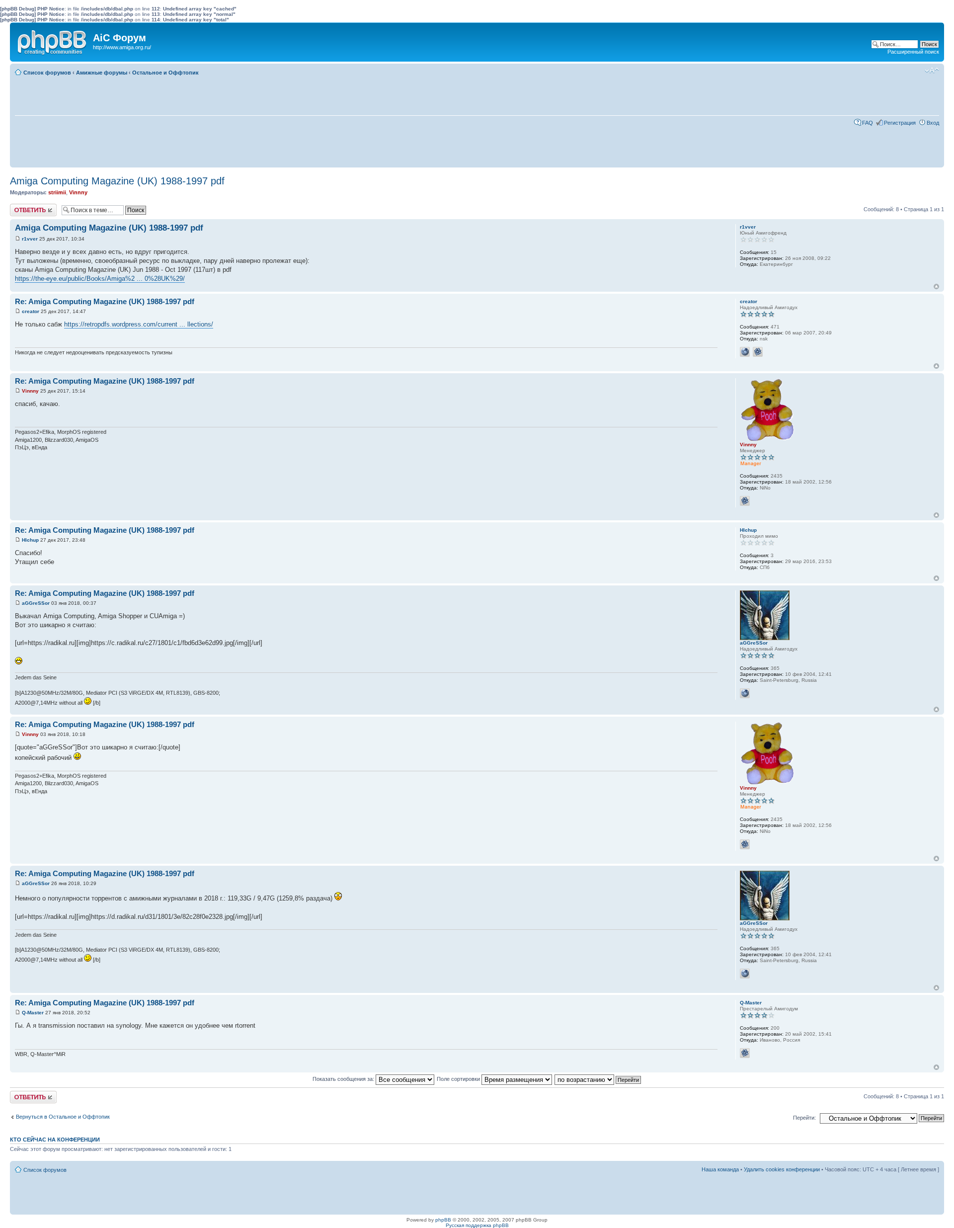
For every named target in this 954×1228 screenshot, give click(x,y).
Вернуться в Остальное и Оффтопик (63, 1117)
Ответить (22, 207)
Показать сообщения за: (344, 1079)
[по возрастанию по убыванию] (598, 1079)
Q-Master (33, 1012)
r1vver (30, 239)
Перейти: (804, 1118)
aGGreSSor (36, 603)
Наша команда (720, 1169)
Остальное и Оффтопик (165, 73)
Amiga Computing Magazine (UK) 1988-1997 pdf (117, 180)
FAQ (867, 123)
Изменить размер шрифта (932, 70)
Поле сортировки (459, 1079)
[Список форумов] (52, 40)
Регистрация (900, 123)
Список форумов (47, 73)
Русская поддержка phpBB (477, 1225)
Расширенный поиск (913, 52)
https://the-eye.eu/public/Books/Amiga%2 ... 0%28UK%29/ (100, 278)
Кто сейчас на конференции (55, 1140)
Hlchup (30, 540)
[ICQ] (758, 352)
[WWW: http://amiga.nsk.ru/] (745, 352)
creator (30, 311)
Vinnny (78, 192)
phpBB (443, 1220)
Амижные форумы (101, 73)
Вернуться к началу (936, 286)
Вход (933, 123)
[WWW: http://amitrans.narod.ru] (745, 693)
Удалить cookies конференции (782, 1169)
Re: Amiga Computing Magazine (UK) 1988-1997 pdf (104, 301)
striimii (57, 192)
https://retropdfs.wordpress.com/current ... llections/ (138, 324)
